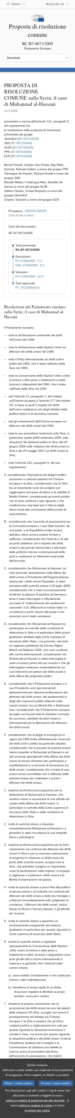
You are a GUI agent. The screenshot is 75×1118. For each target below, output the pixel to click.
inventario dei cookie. (37, 1110)
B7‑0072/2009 (21, 143)
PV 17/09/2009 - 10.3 (29, 276)
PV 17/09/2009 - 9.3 (28, 261)
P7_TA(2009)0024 (27, 287)
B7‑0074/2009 (21, 151)
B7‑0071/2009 (28, 138)
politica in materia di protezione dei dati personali (35, 1100)
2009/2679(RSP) (36, 211)
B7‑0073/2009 (23, 147)
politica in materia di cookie (35, 1105)
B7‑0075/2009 (21, 156)
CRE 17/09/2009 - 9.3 (29, 265)
